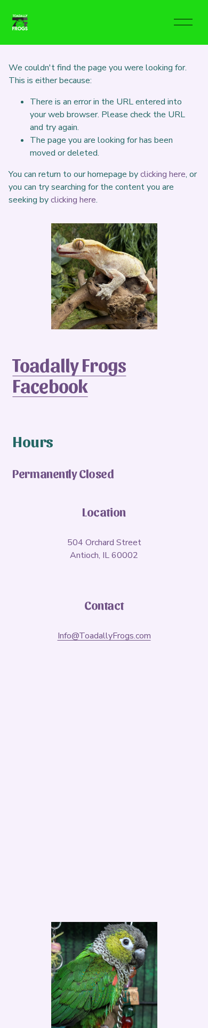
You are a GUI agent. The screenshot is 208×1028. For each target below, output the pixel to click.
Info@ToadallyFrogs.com (104, 636)
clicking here (163, 174)
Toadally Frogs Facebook (69, 375)
